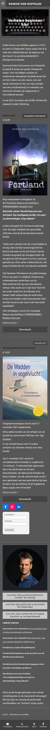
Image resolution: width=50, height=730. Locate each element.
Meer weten (9, 487)
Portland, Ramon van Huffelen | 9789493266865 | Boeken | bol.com (22, 314)
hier (13, 699)
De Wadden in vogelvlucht (19, 348)
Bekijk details (10, 322)
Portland (9, 115)
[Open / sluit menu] (3, 3)
